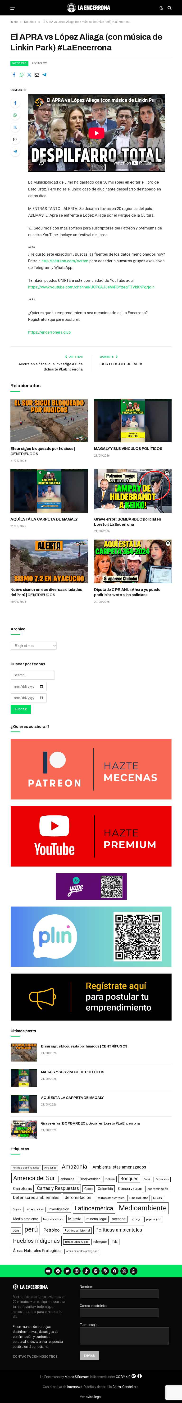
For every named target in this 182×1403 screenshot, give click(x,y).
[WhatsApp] (15, 115)
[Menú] (12, 7)
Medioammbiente (53, 1219)
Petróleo (51, 1230)
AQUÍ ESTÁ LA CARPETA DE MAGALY (44, 519)
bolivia (110, 1179)
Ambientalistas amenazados (119, 1166)
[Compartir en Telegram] (44, 74)
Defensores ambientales (36, 1197)
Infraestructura (35, 1209)
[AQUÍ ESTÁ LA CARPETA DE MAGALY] (49, 491)
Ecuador (157, 1198)
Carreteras (22, 1188)
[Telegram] (15, 151)
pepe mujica (153, 1219)
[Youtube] (48, 1271)
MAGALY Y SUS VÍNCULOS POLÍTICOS (128, 449)
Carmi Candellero (125, 1387)
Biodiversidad (90, 1179)
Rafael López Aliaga (76, 1241)
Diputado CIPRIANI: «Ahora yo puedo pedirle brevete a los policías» (127, 592)
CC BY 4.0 (123, 1377)
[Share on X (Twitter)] (29, 74)
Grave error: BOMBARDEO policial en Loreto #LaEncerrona (127, 521)
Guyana (17, 1209)
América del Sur (34, 1178)
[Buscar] (169, 7)
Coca (88, 1189)
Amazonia (74, 1166)
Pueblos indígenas (36, 1240)
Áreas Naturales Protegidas (37, 1250)
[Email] (15, 139)
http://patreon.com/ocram (64, 261)
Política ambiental (77, 1230)
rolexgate (100, 1241)
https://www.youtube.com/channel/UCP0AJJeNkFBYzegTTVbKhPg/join (91, 287)
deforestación (78, 1197)
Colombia (105, 1189)
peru (16, 1230)
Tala (115, 1241)
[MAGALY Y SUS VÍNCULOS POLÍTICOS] (133, 421)
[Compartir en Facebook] (14, 74)
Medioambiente (143, 1208)
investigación (59, 1209)
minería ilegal (96, 1219)
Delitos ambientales (110, 1198)
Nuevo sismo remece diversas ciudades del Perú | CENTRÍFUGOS (46, 592)
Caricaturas (162, 1179)
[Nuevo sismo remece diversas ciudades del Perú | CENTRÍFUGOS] (49, 561)
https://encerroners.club (49, 332)
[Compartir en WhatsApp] (21, 74)
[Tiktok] (86, 1271)
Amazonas (50, 1167)
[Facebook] (15, 103)
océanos (119, 1219)
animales (67, 1179)
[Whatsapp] (133, 1271)
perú (31, 1229)
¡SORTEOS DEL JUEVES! (121, 364)
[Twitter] (15, 127)
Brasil (147, 1179)
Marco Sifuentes (77, 1377)
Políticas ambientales (118, 1230)
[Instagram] (77, 1271)
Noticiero (19, 63)
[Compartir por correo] (36, 74)
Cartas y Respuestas (58, 1188)
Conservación (130, 1188)
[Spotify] (96, 1271)
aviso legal (93, 1397)
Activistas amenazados (26, 1167)
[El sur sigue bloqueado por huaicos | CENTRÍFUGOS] (49, 421)
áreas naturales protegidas (81, 1251)
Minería (74, 1218)
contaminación (157, 1189)
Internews (74, 1387)
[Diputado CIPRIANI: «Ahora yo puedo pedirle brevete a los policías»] (133, 561)
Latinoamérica (94, 1208)
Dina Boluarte (138, 1198)
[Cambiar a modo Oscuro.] (161, 8)
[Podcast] (105, 1271)
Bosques (129, 1178)
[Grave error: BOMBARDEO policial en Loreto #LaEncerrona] (133, 491)
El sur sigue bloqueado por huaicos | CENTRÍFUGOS (42, 451)
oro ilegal (136, 1219)
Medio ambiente (25, 1219)
